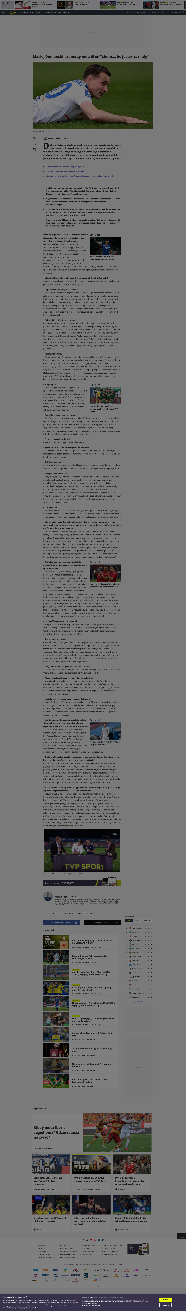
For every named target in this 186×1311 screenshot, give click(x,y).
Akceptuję (165, 1299)
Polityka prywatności (32, 1308)
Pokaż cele (165, 1305)
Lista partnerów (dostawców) (91, 1305)
